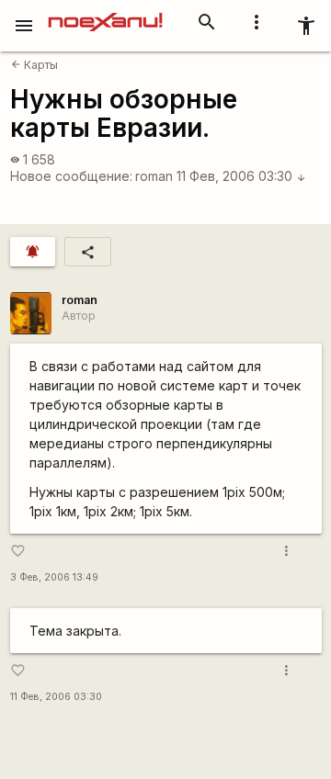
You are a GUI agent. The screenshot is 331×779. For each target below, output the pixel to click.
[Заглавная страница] (105, 13)
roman (154, 176)
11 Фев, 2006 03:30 (241, 176)
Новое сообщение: (71, 176)
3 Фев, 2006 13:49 (54, 577)
